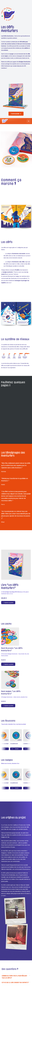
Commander (16, 114)
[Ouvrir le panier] (28, 121)
